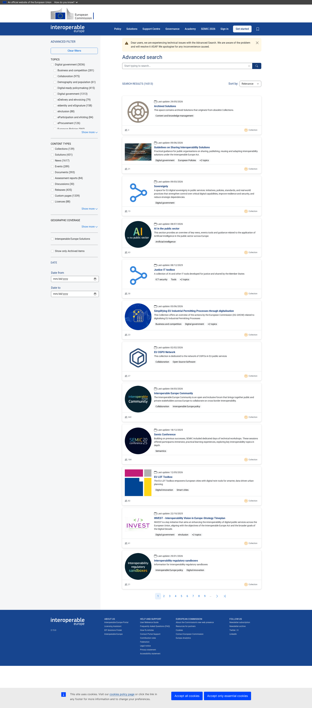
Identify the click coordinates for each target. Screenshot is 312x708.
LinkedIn (233, 634)
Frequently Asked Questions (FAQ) (155, 626)
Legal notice (145, 646)
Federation (145, 642)
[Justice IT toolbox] (191, 279)
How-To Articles (147, 630)
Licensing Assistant (112, 626)
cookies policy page (122, 694)
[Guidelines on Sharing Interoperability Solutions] (191, 155)
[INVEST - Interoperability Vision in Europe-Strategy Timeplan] (191, 528)
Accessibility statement (150, 653)
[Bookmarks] (257, 29)
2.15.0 (53, 630)
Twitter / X (234, 630)
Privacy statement (148, 650)
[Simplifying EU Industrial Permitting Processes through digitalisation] (191, 320)
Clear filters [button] (74, 50)
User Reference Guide (149, 622)
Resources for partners (185, 626)
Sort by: (233, 83)
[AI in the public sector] (191, 237)
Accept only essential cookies (227, 696)
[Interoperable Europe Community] (191, 402)
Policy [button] (117, 28)
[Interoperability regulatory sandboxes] (191, 569)
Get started (242, 28)
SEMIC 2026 (208, 28)
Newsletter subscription (239, 622)
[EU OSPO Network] (191, 361)
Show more (88, 132)
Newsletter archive (237, 626)
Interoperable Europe (113, 634)
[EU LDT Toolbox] (191, 486)
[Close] (257, 42)
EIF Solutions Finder (113, 630)
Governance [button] (172, 28)
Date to (55, 287)
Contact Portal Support (150, 634)
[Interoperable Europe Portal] (67, 29)
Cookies (179, 630)
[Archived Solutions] (191, 115)
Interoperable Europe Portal (116, 622)
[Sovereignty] (191, 196)
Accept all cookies (187, 696)
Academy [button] (190, 28)
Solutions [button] (131, 28)
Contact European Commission (189, 634)
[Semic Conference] (191, 444)
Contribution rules (148, 638)
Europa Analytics (183, 638)
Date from (57, 272)
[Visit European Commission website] (74, 13)
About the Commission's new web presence (195, 622)
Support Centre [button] (151, 28)
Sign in (224, 28)
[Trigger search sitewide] (256, 66)
